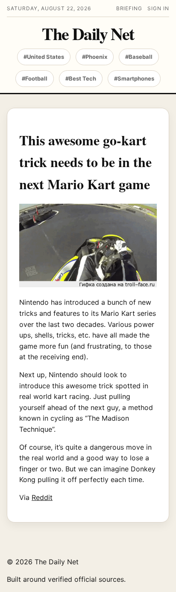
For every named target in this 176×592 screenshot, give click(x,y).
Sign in (158, 8)
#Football (34, 78)
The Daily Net (88, 34)
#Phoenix (94, 56)
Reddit (42, 497)
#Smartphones (134, 78)
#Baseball (139, 56)
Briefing (129, 8)
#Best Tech (80, 78)
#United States (43, 56)
